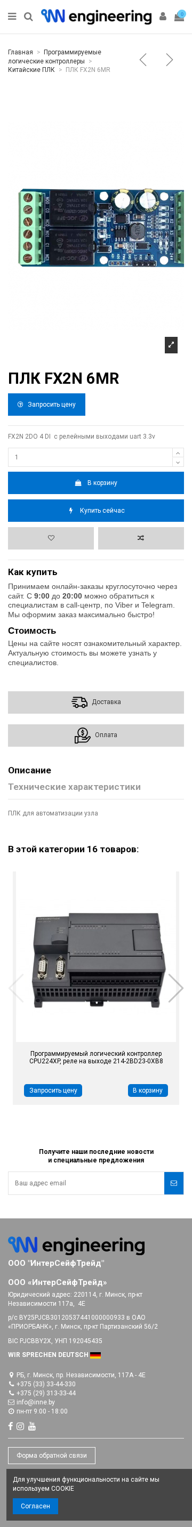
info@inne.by (36, 1402)
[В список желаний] (51, 538)
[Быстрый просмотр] (83, 1038)
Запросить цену (51, 404)
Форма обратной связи (52, 1455)
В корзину (102, 483)
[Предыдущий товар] (145, 61)
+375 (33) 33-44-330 (46, 1384)
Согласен (35, 1506)
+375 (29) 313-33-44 (46, 1393)
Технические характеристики (74, 787)
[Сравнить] (108, 1038)
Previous (16, 988)
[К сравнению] (141, 538)
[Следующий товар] (171, 61)
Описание (29, 770)
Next (175, 988)
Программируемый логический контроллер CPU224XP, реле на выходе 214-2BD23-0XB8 (96, 1057)
